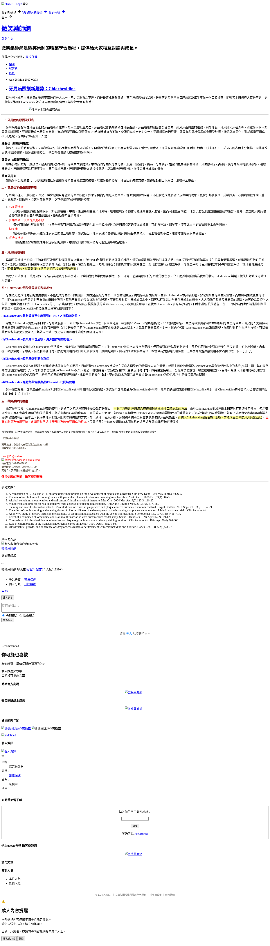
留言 (39, 569)
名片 (12, 73)
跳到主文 (7, 38)
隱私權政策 (156, 894)
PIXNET (107, 894)
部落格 (13, 68)
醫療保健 (31, 57)
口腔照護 (30, 584)
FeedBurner (141, 833)
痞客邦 (30, 569)
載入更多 (7, 597)
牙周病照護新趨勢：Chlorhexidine (42, 88)
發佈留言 (7, 620)
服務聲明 (170, 894)
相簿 (12, 64)
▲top (4, 590)
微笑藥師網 (16, 28)
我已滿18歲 (9, 938)
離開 (21, 938)
